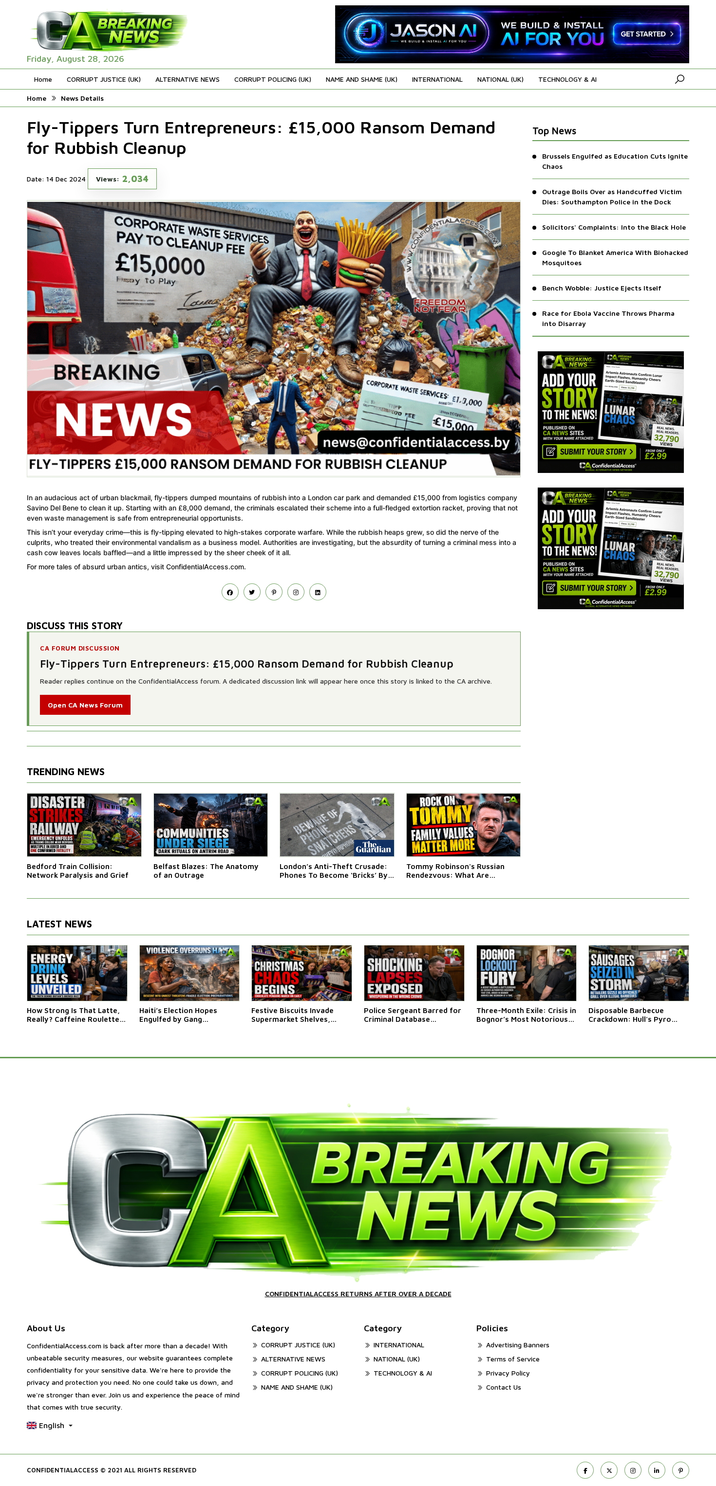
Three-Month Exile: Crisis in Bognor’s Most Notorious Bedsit (526, 1015)
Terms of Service (513, 1359)
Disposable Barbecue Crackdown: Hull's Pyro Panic (629, 1015)
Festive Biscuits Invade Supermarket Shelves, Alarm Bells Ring (292, 1015)
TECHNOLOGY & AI (567, 79)
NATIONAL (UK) (500, 79)
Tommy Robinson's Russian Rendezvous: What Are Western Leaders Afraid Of (455, 871)
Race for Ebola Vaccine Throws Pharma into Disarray (608, 318)
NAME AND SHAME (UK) (361, 79)
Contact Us (503, 1387)
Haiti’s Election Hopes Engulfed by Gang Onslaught (178, 1015)
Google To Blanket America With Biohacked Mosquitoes (615, 257)
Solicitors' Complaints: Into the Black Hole (614, 227)
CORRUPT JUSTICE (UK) (104, 79)
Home (43, 79)
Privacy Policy (508, 1373)
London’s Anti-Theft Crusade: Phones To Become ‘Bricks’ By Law (334, 871)
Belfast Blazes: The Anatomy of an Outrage (206, 870)
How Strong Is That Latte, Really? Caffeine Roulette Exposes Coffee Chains (73, 1015)
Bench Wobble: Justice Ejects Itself (601, 288)
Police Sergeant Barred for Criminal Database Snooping (412, 1015)
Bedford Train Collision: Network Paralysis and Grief (78, 870)
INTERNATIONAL (437, 79)
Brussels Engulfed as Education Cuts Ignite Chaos (615, 161)
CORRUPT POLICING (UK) (272, 79)
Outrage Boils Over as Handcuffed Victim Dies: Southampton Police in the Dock (612, 196)
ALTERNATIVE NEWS (187, 79)
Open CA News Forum (85, 705)
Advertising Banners (517, 1345)
